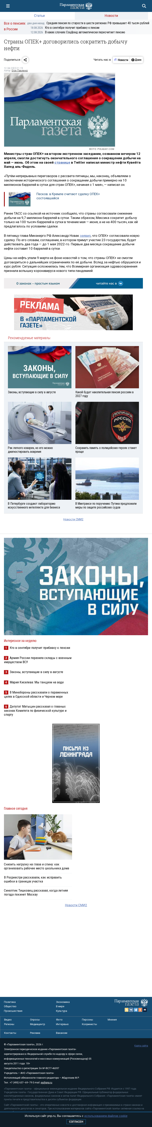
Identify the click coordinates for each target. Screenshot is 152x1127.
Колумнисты (89, 1024)
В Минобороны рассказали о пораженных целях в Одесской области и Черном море (36, 694)
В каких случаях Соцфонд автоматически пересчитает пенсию (78, 32)
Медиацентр (37, 1024)
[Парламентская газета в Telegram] (136, 1010)
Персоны (87, 1019)
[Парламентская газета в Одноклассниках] (140, 1010)
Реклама (35, 1032)
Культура (61, 1010)
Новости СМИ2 (73, 519)
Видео (8, 1019)
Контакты (10, 1032)
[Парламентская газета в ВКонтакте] (131, 1010)
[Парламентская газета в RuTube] (145, 1010)
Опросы (35, 1019)
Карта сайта (141, 1045)
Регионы (9, 1024)
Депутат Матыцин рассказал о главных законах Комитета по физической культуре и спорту (35, 710)
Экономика (63, 1001)
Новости (111, 15)
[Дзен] (136, 60)
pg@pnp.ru (46, 1082)
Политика (10, 1001)
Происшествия (13, 1010)
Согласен (76, 1121)
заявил (85, 236)
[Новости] (121, 60)
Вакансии (61, 1032)
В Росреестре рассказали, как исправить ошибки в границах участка (33, 879)
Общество (10, 1006)
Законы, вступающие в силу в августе (36, 672)
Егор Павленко (20, 70)
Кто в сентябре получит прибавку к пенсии (65, 28)
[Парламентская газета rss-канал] (127, 1010)
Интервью (62, 1024)
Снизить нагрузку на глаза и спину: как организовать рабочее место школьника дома (36, 866)
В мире (60, 1006)
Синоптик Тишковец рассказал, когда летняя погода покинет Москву (36, 892)
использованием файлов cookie (105, 1115)
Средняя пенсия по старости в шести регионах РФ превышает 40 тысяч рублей (88, 23)
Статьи (39, 15)
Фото (59, 1019)
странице (62, 162)
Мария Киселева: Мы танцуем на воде (37, 682)
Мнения (112, 1019)
